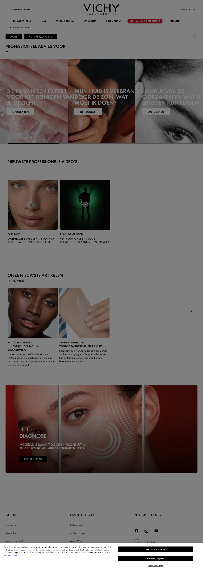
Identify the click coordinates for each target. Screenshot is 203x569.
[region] (101, 556)
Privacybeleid (13, 555)
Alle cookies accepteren (155, 549)
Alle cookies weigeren (155, 559)
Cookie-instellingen (155, 565)
